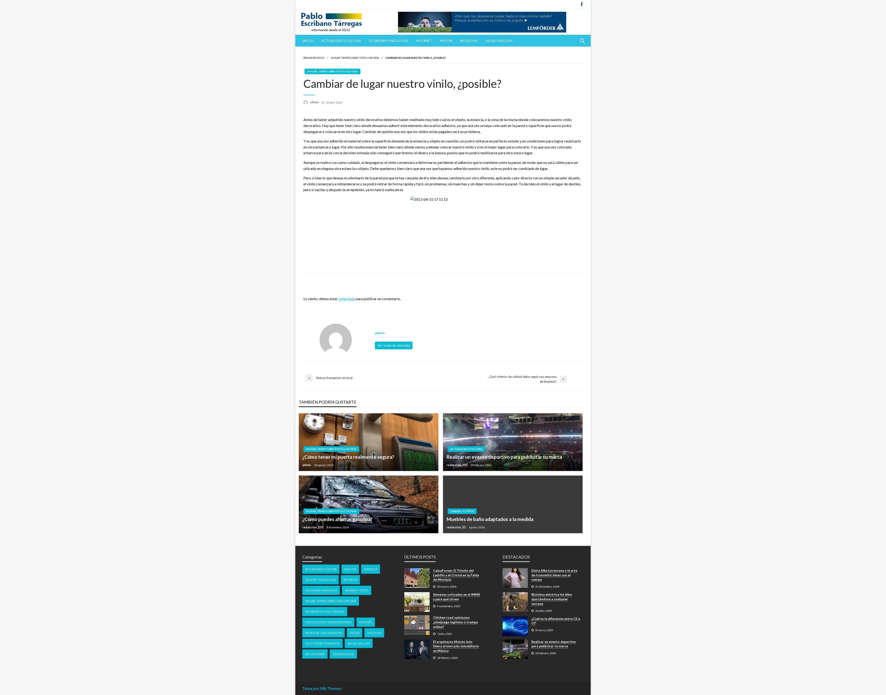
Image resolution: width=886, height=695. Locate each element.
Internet (424, 41)
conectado (346, 298)
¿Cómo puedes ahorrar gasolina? (337, 519)
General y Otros (462, 511)
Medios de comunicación (323, 632)
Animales (370, 569)
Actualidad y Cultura (341, 41)
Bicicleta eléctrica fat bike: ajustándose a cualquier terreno (551, 598)
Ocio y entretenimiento (322, 643)
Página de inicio (313, 57)
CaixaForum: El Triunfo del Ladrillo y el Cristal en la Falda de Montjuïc (456, 574)
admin (315, 102)
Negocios (469, 41)
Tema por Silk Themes (322, 688)
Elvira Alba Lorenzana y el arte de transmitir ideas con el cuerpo (554, 574)
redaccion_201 (457, 465)
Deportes (350, 579)
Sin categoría (315, 654)
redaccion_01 (456, 527)
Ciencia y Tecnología (320, 579)
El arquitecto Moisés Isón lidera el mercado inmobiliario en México (456, 646)
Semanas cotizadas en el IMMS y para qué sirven (456, 596)
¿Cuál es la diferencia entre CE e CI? (555, 621)
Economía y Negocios (388, 41)
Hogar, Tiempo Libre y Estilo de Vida (355, 57)
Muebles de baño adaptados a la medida (489, 519)
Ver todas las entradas (393, 345)
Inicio (308, 41)
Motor (446, 41)
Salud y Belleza (499, 41)
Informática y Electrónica (324, 611)
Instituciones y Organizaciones (328, 622)
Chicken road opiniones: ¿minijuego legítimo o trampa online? (455, 621)
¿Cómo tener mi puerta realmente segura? (348, 457)
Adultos (350, 569)
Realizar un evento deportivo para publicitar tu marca (504, 457)
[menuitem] (308, 41)
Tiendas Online (343, 654)
